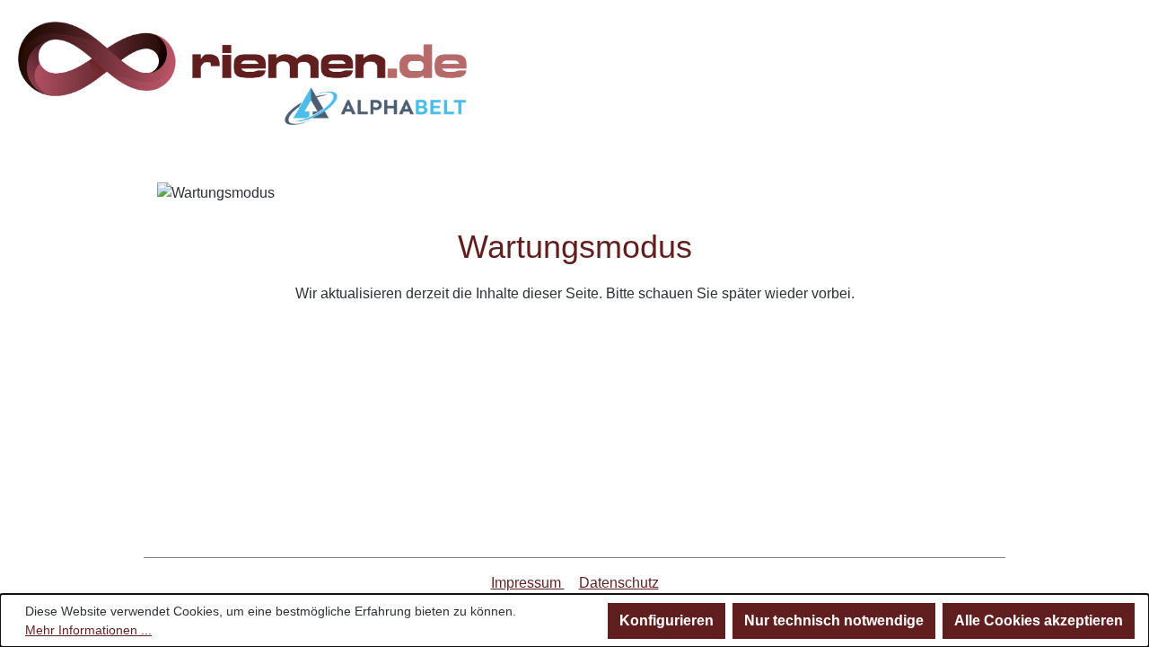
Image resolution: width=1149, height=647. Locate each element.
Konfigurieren (666, 620)
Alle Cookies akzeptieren (1038, 620)
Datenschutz (619, 582)
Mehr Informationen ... (88, 630)
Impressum (528, 582)
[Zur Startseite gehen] (242, 73)
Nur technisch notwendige (834, 620)
